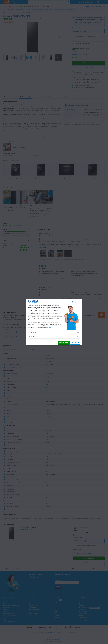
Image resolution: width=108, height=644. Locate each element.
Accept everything (63, 342)
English (76, 302)
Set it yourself (75, 342)
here (34, 324)
